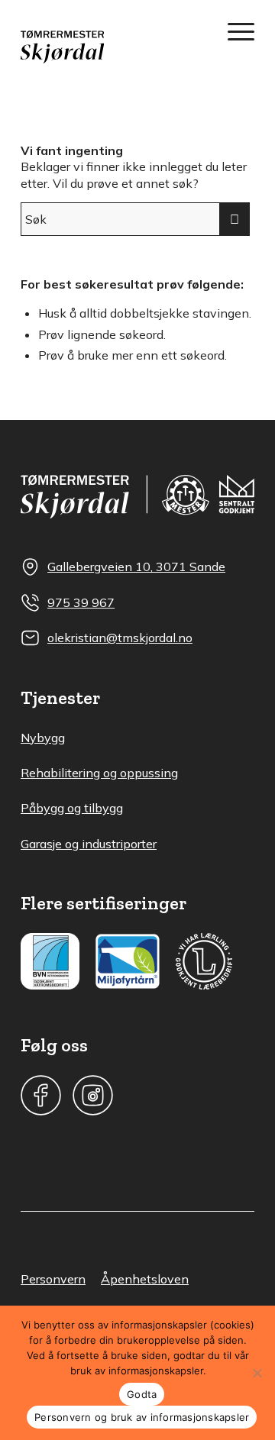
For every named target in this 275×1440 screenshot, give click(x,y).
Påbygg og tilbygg (72, 807)
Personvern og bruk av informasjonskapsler (141, 1417)
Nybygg (43, 737)
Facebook (41, 1095)
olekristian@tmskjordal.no (119, 637)
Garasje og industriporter (89, 843)
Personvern (53, 1279)
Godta (142, 1394)
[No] (256, 1372)
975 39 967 (81, 602)
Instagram (93, 1095)
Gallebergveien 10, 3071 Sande (136, 566)
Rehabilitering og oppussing (99, 772)
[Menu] (233, 30)
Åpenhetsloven (145, 1279)
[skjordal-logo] (114, 47)
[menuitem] (233, 30)
